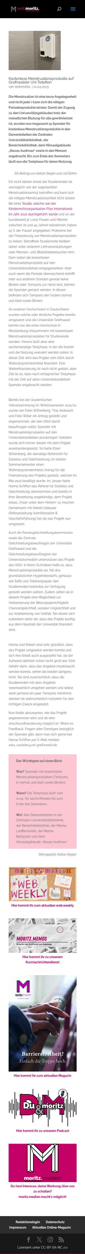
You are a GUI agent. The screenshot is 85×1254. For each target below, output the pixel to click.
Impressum (17, 1227)
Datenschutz (55, 1222)
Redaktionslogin (28, 1222)
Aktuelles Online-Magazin (51, 1227)
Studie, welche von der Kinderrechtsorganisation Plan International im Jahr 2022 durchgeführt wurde (40, 209)
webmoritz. (23, 87)
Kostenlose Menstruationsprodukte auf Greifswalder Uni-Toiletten (41, 80)
